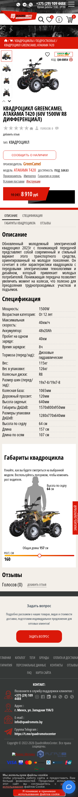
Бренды (44, 657)
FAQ (29, 672)
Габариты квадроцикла (19, 223)
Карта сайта (43, 672)
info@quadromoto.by (28, 722)
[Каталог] (11, 40)
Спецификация (32, 215)
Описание (10, 215)
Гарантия (6, 665)
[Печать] (71, 60)
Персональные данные (31, 665)
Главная (5, 657)
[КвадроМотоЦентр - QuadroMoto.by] (18, 16)
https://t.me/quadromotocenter (35, 733)
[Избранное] (49, 19)
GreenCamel (32, 164)
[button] (9, 101)
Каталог (20, 657)
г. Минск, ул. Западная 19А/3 (34, 710)
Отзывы (45, 223)
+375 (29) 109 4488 (51, 3)
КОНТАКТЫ (56, 665)
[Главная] (5, 40)
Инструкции (33, 181)
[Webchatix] (69, 787)
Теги (32, 657)
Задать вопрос (39, 636)
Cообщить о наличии (30, 155)
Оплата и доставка (65, 657)
